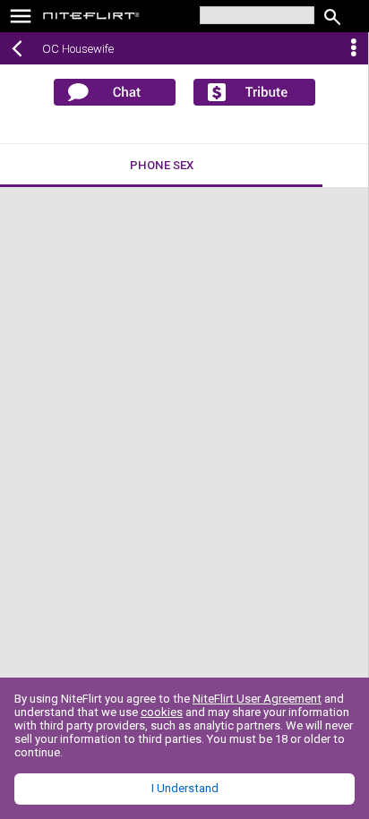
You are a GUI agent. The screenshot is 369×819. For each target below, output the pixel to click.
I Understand (185, 788)
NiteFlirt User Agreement (257, 698)
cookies (162, 712)
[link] (92, 18)
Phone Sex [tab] (161, 165)
